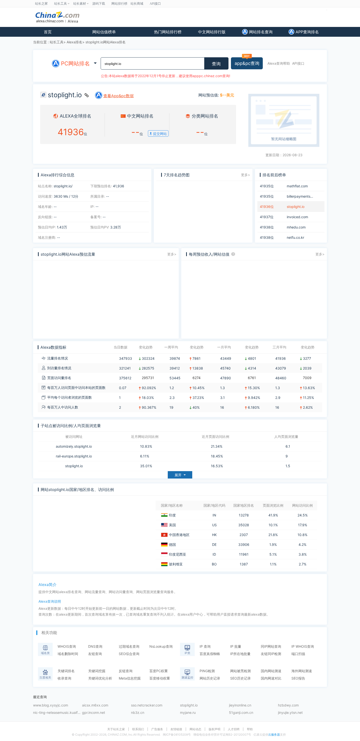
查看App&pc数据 (118, 95)
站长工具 (56, 42)
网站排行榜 (119, 3)
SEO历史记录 (240, 678)
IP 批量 (235, 646)
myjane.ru (188, 713)
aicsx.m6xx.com (95, 705)
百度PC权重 (158, 671)
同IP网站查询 (271, 646)
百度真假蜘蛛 (210, 654)
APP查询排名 (306, 31)
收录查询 (64, 678)
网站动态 (195, 729)
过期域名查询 (129, 646)
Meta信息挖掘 (130, 678)
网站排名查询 (260, 31)
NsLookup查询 (161, 646)
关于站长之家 (116, 729)
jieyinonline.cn (240, 705)
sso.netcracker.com (146, 705)
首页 (48, 31)
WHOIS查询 (67, 646)
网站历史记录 (210, 678)
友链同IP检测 (271, 654)
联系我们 (138, 729)
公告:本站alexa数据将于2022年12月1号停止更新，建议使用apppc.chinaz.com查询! (165, 76)
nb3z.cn (137, 713)
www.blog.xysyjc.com (50, 705)
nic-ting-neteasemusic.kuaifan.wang (57, 713)
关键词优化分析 (100, 678)
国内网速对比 (271, 678)
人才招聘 (234, 729)
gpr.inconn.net (93, 713)
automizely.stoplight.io (74, 446)
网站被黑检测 (240, 671)
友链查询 (95, 654)
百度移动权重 (159, 678)
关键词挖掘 (96, 671)
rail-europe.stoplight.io (74, 456)
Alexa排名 (74, 42)
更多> (245, 175)
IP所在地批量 (240, 654)
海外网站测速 (301, 671)
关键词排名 (66, 671)
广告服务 (157, 729)
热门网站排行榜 (167, 31)
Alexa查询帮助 (278, 63)
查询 (216, 63)
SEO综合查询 (129, 654)
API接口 (298, 63)
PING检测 (207, 671)
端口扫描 (298, 654)
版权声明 (214, 729)
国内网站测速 (271, 671)
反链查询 (125, 671)
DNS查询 (95, 646)
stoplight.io (74, 466)
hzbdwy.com (288, 705)
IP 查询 (205, 646)
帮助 (250, 729)
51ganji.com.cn (241, 713)
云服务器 (274, 734)
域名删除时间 (68, 654)
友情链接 (176, 729)
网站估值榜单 (104, 31)
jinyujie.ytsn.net (290, 713)
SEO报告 (298, 678)
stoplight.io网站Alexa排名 (105, 42)
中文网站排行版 (212, 31)
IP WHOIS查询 (302, 646)
